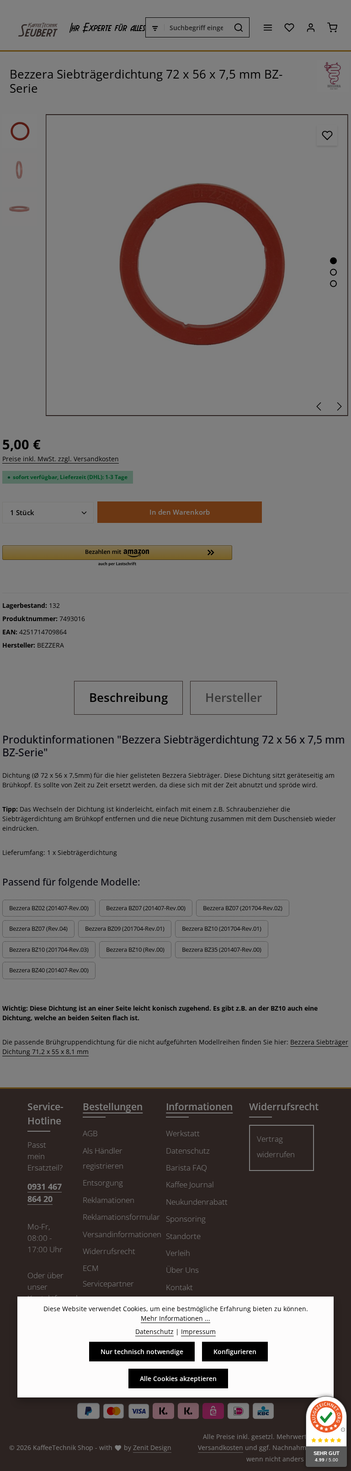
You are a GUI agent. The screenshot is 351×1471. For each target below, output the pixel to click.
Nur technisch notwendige (142, 1351)
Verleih (178, 1253)
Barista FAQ (186, 1167)
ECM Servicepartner (108, 1275)
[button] (117, 556)
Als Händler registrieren (103, 1158)
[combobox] (196, 27)
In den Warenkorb (179, 512)
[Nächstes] (338, 406)
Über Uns (182, 1270)
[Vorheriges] (319, 406)
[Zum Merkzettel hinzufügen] (327, 135)
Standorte (183, 1236)
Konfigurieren (234, 1351)
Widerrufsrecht (109, 1251)
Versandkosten (220, 1447)
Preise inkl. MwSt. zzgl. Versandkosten (60, 458)
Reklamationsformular (121, 1217)
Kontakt (179, 1287)
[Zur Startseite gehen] (33, 27)
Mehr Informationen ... (175, 1318)
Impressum (198, 1331)
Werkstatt (183, 1133)
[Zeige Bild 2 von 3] (333, 272)
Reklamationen (108, 1200)
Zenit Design (152, 1447)
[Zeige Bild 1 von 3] (333, 261)
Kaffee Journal (190, 1184)
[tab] (128, 697)
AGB (90, 1133)
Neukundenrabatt (197, 1202)
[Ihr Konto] (310, 27)
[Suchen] (239, 27)
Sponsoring (186, 1218)
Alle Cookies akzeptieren (178, 1378)
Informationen (199, 1106)
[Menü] (267, 27)
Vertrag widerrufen (276, 1146)
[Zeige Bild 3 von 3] (333, 283)
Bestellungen (113, 1106)
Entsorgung (103, 1182)
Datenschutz (188, 1150)
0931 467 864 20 (44, 1192)
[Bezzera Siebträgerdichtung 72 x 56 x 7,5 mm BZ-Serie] (197, 265)
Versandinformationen (122, 1234)
